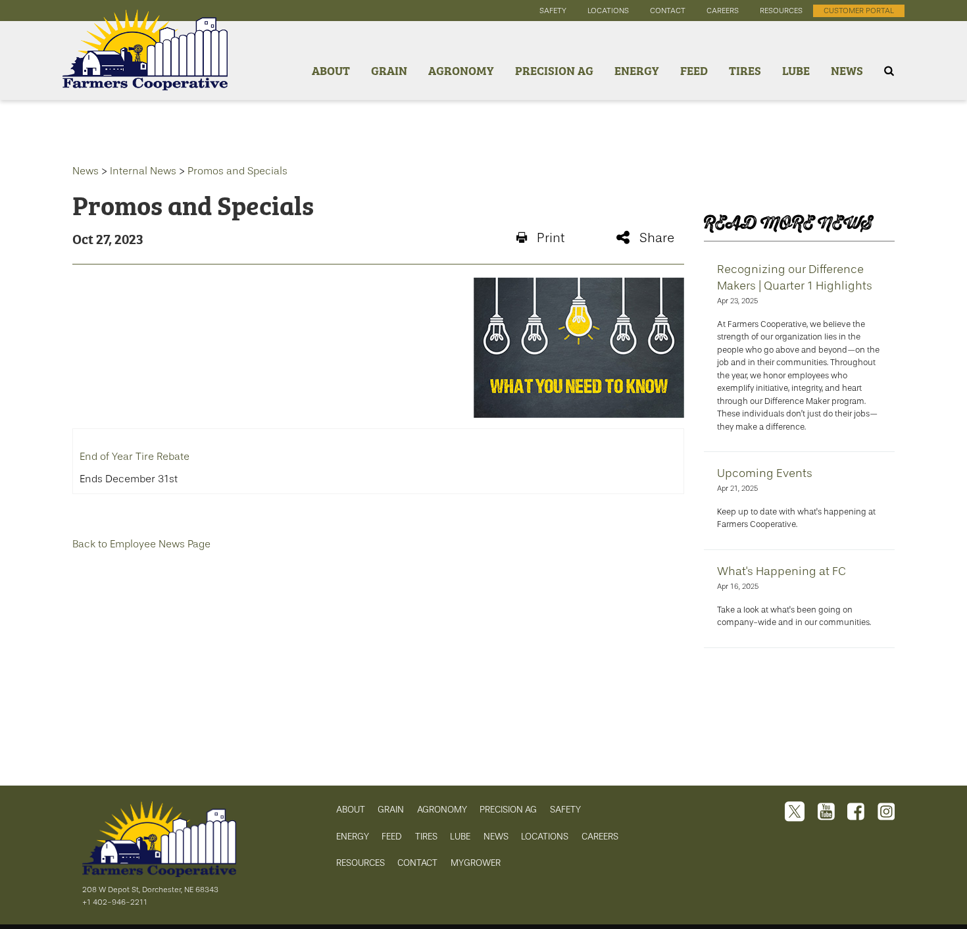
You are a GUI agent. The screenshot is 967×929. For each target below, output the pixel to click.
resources (781, 10)
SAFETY (565, 809)
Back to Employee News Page (141, 544)
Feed (694, 70)
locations (608, 10)
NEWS (496, 836)
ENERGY (352, 836)
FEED (392, 836)
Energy (636, 70)
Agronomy (461, 70)
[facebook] (855, 812)
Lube (796, 70)
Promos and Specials (237, 171)
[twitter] (795, 812)
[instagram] (886, 812)
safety (552, 10)
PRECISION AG (508, 809)
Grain (389, 70)
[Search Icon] (889, 71)
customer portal (859, 10)
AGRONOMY (442, 809)
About (331, 70)
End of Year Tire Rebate (134, 457)
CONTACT (417, 862)
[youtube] (826, 812)
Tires (745, 70)
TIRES (426, 836)
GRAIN (391, 809)
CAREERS (600, 836)
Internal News (143, 171)
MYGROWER (476, 862)
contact (667, 10)
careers (723, 10)
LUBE (460, 836)
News (847, 70)
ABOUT (350, 809)
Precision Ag (554, 70)
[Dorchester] (145, 70)
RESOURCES (360, 862)
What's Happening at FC (781, 571)
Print (550, 237)
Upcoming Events (764, 473)
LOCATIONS (544, 836)
